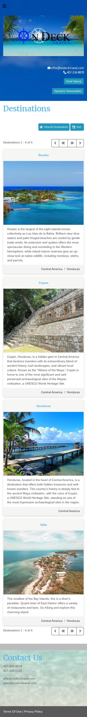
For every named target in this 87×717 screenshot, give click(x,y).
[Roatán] (43, 192)
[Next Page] (80, 143)
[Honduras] (43, 443)
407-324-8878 (12, 666)
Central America (52, 269)
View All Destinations (55, 127)
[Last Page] (72, 143)
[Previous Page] (55, 143)
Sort (78, 127)
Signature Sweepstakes (68, 91)
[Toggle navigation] (4, 7)
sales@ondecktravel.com (20, 683)
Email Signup (74, 81)
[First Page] (63, 143)
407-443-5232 (12, 670)
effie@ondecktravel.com (67, 68)
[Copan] (43, 320)
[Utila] (43, 562)
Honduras (73, 269)
